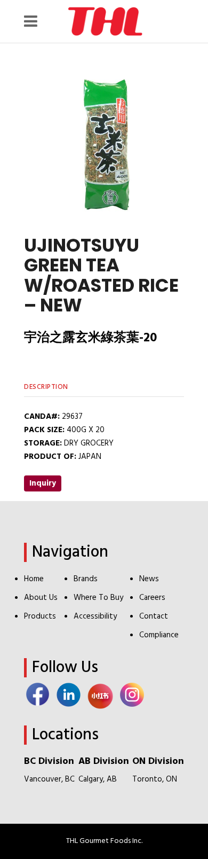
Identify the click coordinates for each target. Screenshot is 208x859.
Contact (153, 616)
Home (34, 579)
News (149, 579)
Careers (152, 597)
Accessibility (95, 616)
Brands (86, 579)
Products (40, 616)
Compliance (159, 635)
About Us (41, 597)
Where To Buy (98, 597)
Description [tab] (46, 387)
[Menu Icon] (33, 21)
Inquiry (42, 483)
